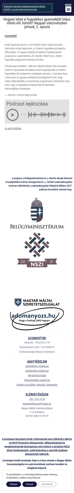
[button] (68, 9)
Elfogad (13, 484)
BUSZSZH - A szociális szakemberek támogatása (20, 9)
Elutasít (29, 484)
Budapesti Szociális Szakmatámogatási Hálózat (24, 6)
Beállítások (47, 484)
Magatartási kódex (37, 375)
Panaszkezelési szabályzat (37, 380)
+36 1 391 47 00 (37, 399)
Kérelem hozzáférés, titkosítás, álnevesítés (37, 384)
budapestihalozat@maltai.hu (37, 403)
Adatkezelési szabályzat (37, 370)
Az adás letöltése (13, 128)
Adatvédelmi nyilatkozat (37, 366)
